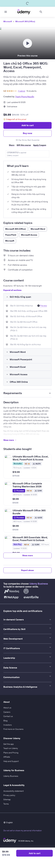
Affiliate (6, 757)
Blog (5, 720)
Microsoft (7, 21)
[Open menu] (5, 11)
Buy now (27, 133)
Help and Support (11, 761)
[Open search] (41, 11)
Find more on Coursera (13, 729)
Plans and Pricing (10, 752)
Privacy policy (9, 795)
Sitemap (7, 799)
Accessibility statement (13, 791)
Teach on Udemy (10, 748)
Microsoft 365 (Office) (25, 21)
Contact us (8, 716)
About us (7, 707)
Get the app (8, 744)
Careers (6, 712)
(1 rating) (21, 91)
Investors (7, 725)
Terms (6, 804)
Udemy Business (38, 583)
